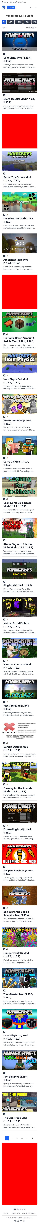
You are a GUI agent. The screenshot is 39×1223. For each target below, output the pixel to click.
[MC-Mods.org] (4, 7)
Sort (3, 28)
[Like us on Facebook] (15, 1221)
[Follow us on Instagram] (18, 1221)
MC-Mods (15, 1218)
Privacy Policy (15, 1213)
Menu (12, 7)
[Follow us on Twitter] (21, 1221)
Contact (6, 1213)
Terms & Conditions (28, 1213)
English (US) (21, 1209)
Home (6, 2)
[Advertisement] (19, 131)
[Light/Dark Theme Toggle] (31, 7)
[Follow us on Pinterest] (24, 1221)
